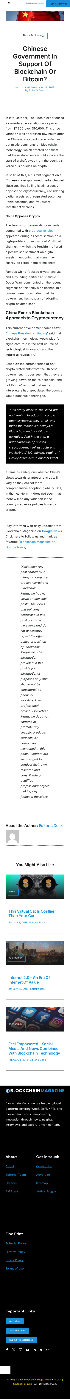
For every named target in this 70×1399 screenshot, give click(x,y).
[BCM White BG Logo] (35, 4)
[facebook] (7, 1349)
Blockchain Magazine (36, 1379)
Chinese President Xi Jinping (26, 333)
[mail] (47, 1349)
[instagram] (20, 1349)
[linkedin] (34, 1349)
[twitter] (13, 1349)
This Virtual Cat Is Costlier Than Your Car (31, 913)
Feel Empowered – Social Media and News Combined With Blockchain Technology (34, 1048)
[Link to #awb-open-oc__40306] (9, 3)
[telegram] (40, 1349)
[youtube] (27, 1349)
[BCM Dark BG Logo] (35, 1090)
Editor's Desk (37, 90)
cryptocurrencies (41, 230)
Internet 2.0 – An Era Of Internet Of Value (29, 980)
